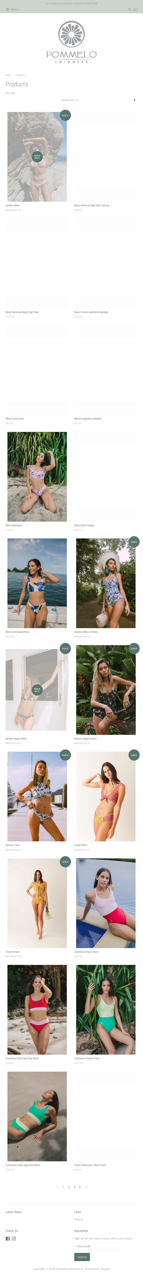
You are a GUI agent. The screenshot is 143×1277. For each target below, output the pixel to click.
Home (8, 75)
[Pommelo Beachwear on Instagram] (14, 1239)
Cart (135, 9)
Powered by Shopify (97, 1269)
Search (78, 1219)
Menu (14, 9)
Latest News (14, 1212)
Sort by (10, 93)
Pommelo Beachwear (70, 1269)
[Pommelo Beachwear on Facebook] (8, 1239)
